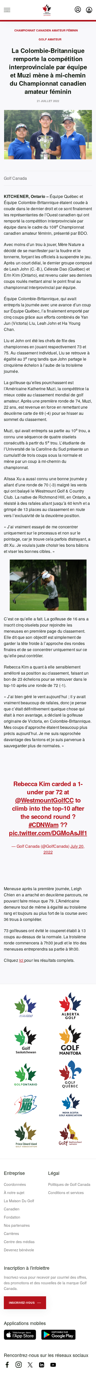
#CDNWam (44, 824)
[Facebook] (7, 1365)
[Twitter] (30, 1365)
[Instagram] (18, 1365)
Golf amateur (50, 39)
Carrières (11, 1233)
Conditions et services (66, 1192)
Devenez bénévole (19, 1249)
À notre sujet (14, 1192)
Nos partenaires (17, 1225)
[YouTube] (53, 1365)
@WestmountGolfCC (44, 800)
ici (21, 960)
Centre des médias (19, 1241)
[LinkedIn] (41, 1365)
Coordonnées (15, 1184)
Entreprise (14, 1172)
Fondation (12, 1217)
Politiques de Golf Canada (69, 1184)
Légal (53, 1172)
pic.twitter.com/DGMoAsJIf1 (48, 832)
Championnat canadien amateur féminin (46, 30)
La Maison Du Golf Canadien (19, 1204)
